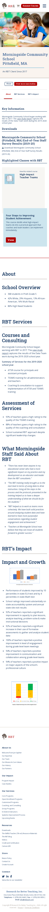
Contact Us (6, 861)
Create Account (7, 864)
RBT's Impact (33, 94)
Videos (4, 840)
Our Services (8, 791)
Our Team (5, 759)
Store (5, 853)
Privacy (20, 907)
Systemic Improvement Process (13, 815)
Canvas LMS (6, 846)
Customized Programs (10, 802)
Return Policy (6, 858)
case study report (24, 118)
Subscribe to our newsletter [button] (12, 880)
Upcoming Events (8, 818)
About (8, 94)
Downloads (6, 830)
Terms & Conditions (32, 907)
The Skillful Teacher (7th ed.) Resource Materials (19, 833)
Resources (7, 825)
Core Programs (7, 796)
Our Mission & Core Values (12, 762)
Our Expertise (7, 756)
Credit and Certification (10, 843)
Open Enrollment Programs (12, 799)
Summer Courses (30, 5)
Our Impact (7, 775)
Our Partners (6, 768)
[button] (13, 6)
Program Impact (8, 781)
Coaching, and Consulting (11, 805)
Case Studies (6, 784)
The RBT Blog (7, 836)
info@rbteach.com (27, 900)
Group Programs (8, 809)
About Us (6, 747)
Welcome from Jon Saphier (12, 753)
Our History (6, 765)
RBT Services (19, 94)
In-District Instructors (9, 812)
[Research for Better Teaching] (12, 737)
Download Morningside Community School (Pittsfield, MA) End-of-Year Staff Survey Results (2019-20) (22, 150)
